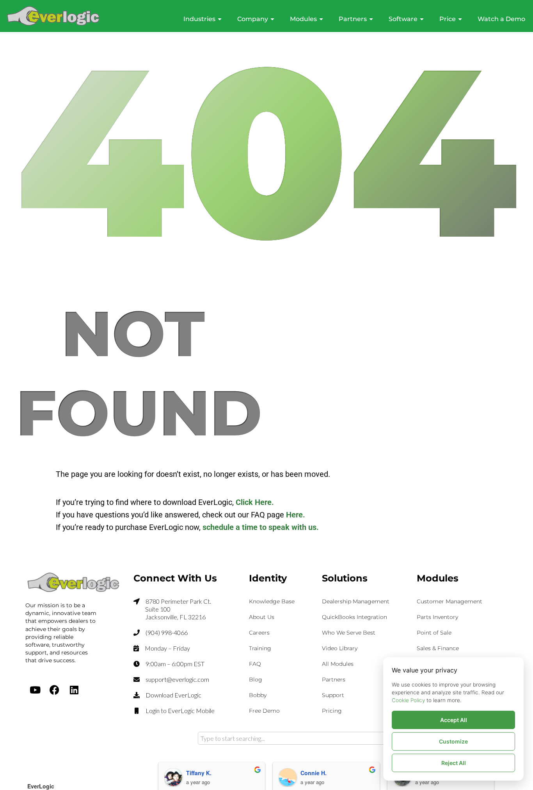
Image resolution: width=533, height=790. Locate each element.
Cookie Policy (408, 700)
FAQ (255, 664)
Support (333, 695)
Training (260, 648)
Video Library (339, 648)
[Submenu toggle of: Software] (422, 19)
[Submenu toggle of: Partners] (371, 19)
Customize (453, 741)
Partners (333, 679)
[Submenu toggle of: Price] (460, 19)
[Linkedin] (74, 689)
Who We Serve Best (348, 633)
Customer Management (449, 601)
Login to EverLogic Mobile (180, 710)
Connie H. (313, 773)
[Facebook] (54, 689)
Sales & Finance (438, 648)
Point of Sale (434, 633)
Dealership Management (355, 601)
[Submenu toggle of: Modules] (321, 19)
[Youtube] (35, 689)
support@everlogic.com (177, 679)
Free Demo (264, 711)
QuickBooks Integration (354, 617)
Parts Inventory (437, 617)
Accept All (453, 720)
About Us (261, 617)
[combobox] (313, 738)
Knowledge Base (272, 601)
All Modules (338, 664)
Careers (259, 633)
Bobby (257, 695)
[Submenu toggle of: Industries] (219, 19)
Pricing (332, 711)
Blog (255, 679)
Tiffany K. (198, 773)
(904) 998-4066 (167, 632)
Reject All (453, 763)
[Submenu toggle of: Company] (272, 19)
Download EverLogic (173, 695)
